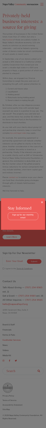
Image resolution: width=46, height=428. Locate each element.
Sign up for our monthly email (23, 216)
